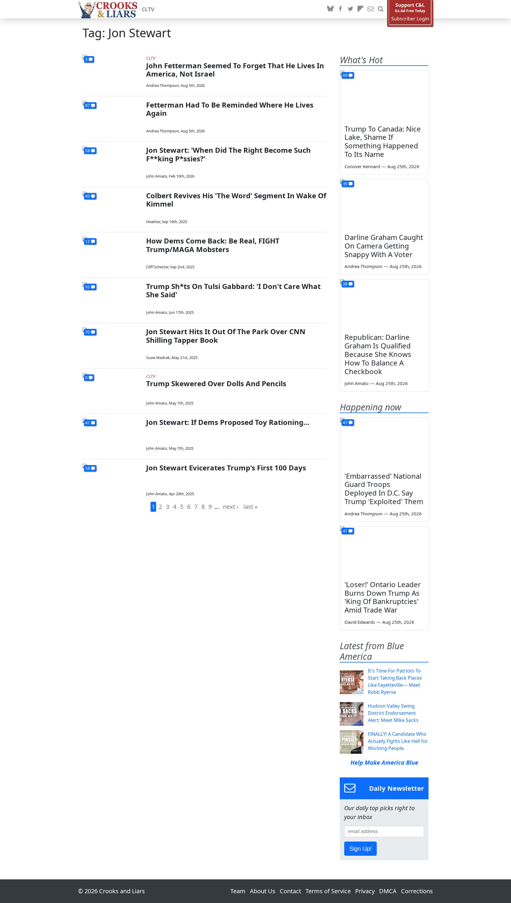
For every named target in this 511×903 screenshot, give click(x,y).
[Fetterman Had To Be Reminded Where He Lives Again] (112, 117)
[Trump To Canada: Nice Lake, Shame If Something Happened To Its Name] (384, 95)
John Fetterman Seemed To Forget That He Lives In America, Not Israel (235, 70)
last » (250, 507)
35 (345, 183)
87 (87, 105)
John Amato (156, 176)
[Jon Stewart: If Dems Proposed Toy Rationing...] (112, 435)
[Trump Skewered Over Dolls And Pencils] (112, 389)
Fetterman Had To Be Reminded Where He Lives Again (229, 109)
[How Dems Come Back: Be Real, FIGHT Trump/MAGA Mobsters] (112, 253)
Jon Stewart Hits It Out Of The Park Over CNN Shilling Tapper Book (225, 336)
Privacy (365, 891)
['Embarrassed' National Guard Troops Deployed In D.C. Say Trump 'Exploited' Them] (384, 442)
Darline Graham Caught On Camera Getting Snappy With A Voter (384, 245)
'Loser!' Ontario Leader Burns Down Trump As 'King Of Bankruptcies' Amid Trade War (383, 597)
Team (237, 891)
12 (87, 241)
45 (87, 196)
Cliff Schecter (157, 266)
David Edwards (360, 622)
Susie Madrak (158, 357)
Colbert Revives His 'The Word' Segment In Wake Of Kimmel (236, 200)
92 (87, 287)
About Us (262, 891)
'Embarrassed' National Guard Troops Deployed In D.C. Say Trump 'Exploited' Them (384, 488)
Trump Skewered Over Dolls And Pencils (216, 383)
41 (87, 422)
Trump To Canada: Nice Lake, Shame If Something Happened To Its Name (383, 141)
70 (87, 332)
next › (230, 507)
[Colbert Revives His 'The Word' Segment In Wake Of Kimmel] (112, 208)
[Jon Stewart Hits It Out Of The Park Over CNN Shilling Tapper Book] (112, 344)
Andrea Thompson (162, 85)
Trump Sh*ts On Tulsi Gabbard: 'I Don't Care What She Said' (233, 290)
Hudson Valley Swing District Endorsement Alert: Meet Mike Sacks (393, 713)
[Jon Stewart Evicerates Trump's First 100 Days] (112, 480)
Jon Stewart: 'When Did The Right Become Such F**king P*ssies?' (228, 154)
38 (345, 284)
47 (345, 422)
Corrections (417, 891)
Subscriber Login (410, 19)
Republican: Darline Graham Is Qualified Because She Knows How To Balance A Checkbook (378, 354)
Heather (153, 221)
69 (345, 75)
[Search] (380, 9)
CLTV (148, 9)
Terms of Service (328, 891)
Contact (290, 891)
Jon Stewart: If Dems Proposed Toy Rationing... (228, 422)
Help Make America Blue (384, 762)
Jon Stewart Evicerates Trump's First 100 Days (226, 467)
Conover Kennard (362, 166)
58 (87, 150)
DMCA (388, 891)
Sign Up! (360, 848)
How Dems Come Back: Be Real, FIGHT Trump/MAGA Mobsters (212, 245)
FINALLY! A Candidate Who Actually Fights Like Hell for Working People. (398, 741)
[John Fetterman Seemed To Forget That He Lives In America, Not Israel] (112, 71)
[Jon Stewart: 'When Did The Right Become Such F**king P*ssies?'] (112, 162)
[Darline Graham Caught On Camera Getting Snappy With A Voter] (384, 204)
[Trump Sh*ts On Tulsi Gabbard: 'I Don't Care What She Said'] (112, 299)
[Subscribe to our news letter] (370, 9)
